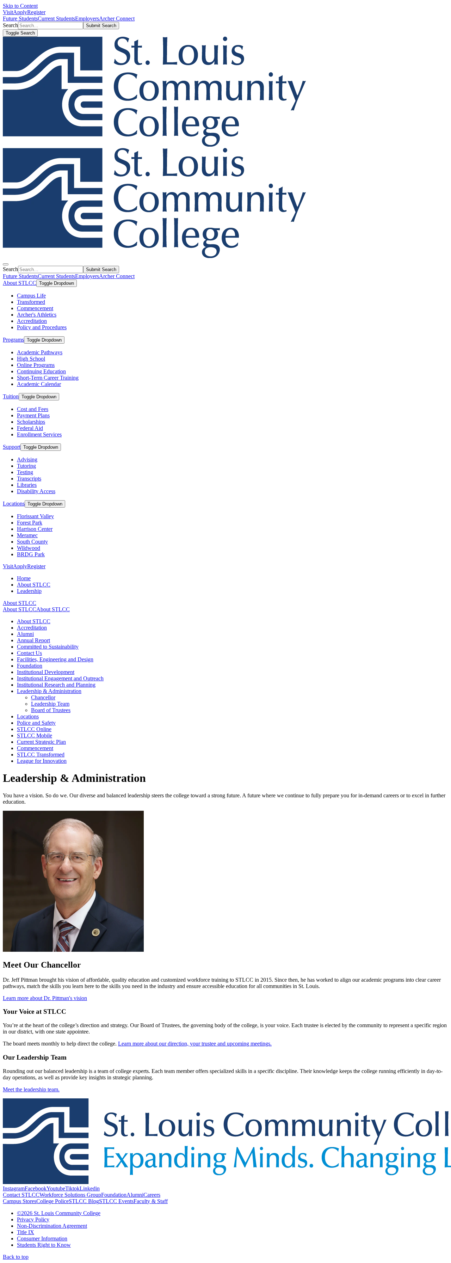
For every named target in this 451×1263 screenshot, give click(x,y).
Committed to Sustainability (48, 647)
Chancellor (43, 697)
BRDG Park (31, 554)
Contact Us (29, 653)
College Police (52, 1201)
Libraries (27, 485)
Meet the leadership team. (31, 1089)
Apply (20, 12)
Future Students (20, 19)
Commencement (35, 308)
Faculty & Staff (151, 1201)
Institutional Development (45, 672)
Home (24, 578)
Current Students (56, 19)
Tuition (11, 396)
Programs (13, 340)
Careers (151, 1195)
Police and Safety (36, 723)
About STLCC (19, 283)
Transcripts (29, 479)
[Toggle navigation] (5, 264)
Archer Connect (117, 19)
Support (11, 447)
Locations (14, 504)
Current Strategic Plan (41, 742)
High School (31, 359)
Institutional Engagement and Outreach (60, 678)
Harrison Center (34, 529)
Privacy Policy (33, 1219)
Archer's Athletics (36, 315)
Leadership (29, 591)
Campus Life (31, 296)
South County (32, 542)
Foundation (29, 666)
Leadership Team (50, 704)
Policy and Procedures (42, 327)
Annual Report (33, 640)
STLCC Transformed (40, 755)
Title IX (25, 1232)
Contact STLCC (21, 1195)
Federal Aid (30, 428)
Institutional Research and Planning (56, 685)
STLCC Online (34, 729)
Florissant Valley (35, 516)
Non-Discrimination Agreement (52, 1226)
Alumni (25, 634)
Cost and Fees (32, 409)
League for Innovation (42, 761)
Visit (8, 12)
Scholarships (31, 422)
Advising (27, 459)
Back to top (16, 1257)
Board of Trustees (50, 710)
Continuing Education (41, 371)
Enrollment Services (39, 434)
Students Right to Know (44, 1245)
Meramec (27, 535)
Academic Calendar (39, 384)
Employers (87, 19)
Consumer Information (42, 1238)
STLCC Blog (84, 1201)
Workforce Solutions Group (70, 1195)
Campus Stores (19, 1201)
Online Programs (36, 365)
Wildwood (28, 548)
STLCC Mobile (34, 735)
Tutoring (26, 466)
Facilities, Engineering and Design (55, 659)
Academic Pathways (39, 352)
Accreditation (32, 321)
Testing (25, 472)
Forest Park (29, 523)
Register (36, 12)
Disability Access (36, 491)
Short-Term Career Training (48, 378)
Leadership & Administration (49, 691)
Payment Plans (33, 415)
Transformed (31, 302)
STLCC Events (116, 1201)
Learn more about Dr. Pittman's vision (45, 998)
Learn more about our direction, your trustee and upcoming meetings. (195, 1044)
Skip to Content (20, 6)
